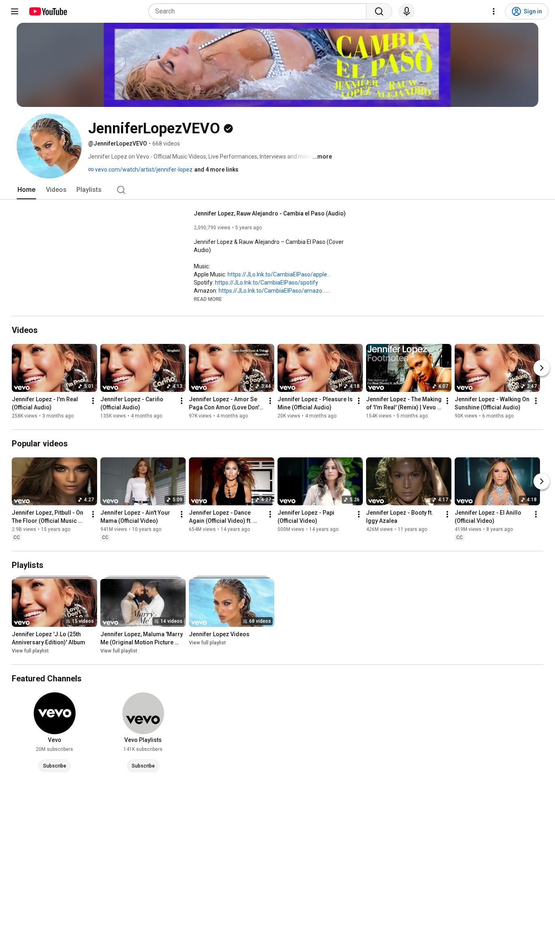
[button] (208, 299)
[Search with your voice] (407, 11)
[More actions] (93, 401)
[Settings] (494, 11)
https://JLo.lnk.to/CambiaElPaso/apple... (279, 274)
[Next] (541, 368)
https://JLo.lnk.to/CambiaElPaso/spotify (266, 282)
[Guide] (15, 11)
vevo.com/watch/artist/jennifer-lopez (143, 169)
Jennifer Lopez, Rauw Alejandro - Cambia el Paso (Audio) (270, 213)
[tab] (26, 190)
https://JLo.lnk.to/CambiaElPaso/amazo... (272, 290)
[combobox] (259, 11)
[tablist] (277, 190)
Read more (208, 299)
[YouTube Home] (48, 11)
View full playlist (30, 651)
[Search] (379, 11)
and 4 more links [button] (216, 169)
